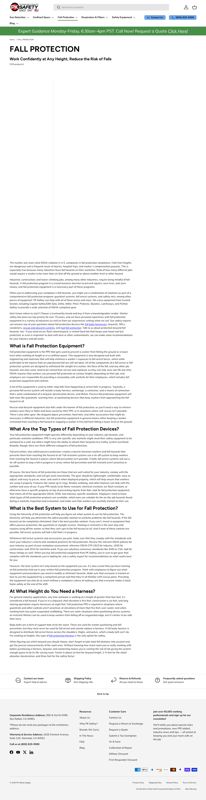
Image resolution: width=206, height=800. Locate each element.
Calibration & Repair (120, 747)
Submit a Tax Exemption (122, 735)
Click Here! (178, 31)
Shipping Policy (155, 782)
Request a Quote (118, 729)
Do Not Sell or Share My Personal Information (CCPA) (158, 789)
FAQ (81, 741)
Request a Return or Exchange (126, 723)
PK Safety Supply (23, 782)
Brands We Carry (89, 729)
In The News (86, 735)
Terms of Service (189, 782)
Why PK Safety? (88, 723)
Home (12, 40)
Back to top (103, 694)
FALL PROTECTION (26, 40)
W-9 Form (114, 741)
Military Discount (118, 753)
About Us (84, 717)
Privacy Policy (138, 782)
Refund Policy (172, 782)
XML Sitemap (190, 789)
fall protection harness (61, 635)
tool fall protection (71, 327)
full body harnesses (96, 324)
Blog (82, 747)
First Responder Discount (123, 759)
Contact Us (115, 717)
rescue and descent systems (39, 327)
